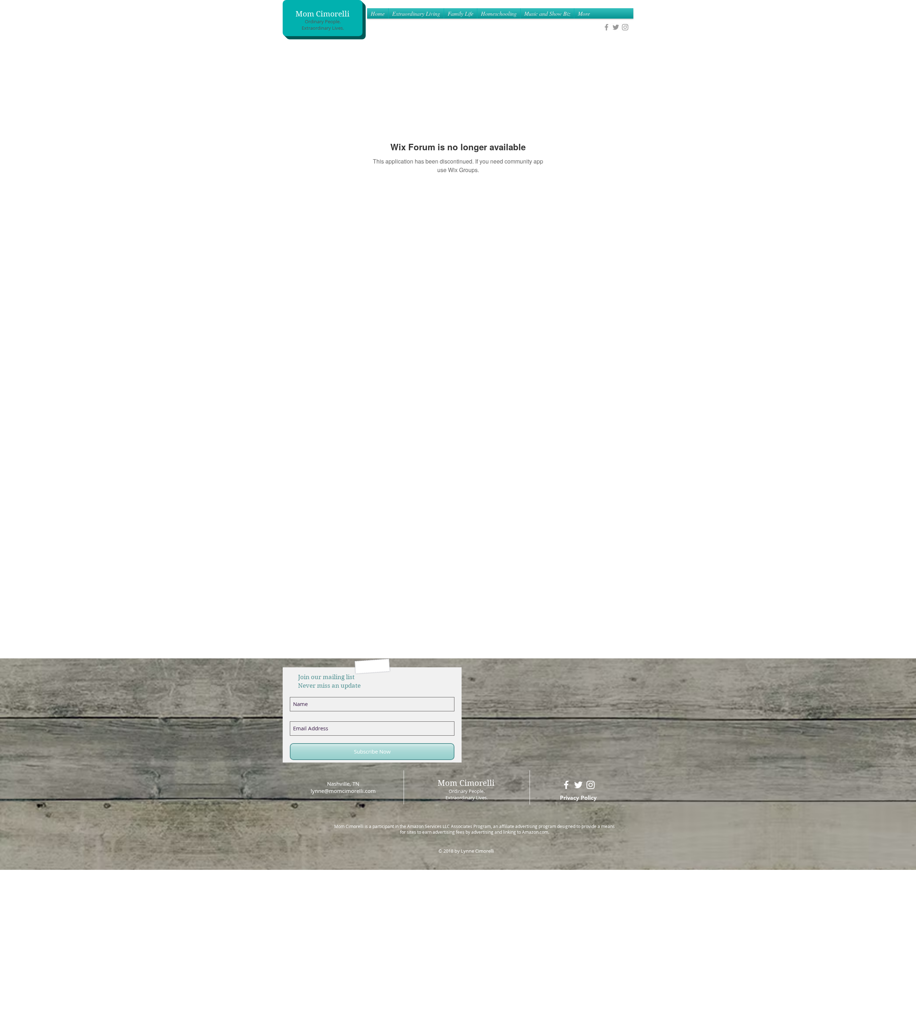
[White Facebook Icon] (566, 784)
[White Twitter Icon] (578, 784)
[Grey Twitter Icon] (616, 27)
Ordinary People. (323, 21)
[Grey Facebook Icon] (606, 27)
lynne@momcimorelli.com (343, 790)
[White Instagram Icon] (590, 784)
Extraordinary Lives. (323, 28)
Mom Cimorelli (323, 14)
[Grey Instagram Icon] (625, 27)
